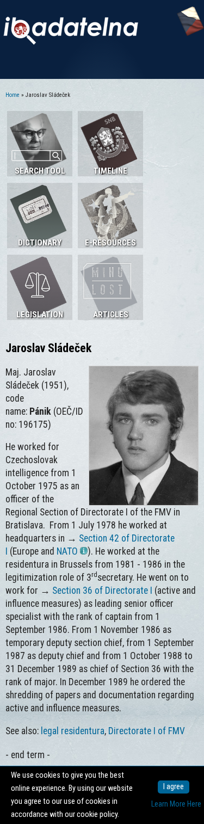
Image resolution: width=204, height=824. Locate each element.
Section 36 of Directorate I (102, 590)
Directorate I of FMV (146, 730)
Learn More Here (176, 804)
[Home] (71, 42)
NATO (67, 551)
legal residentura (72, 730)
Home (12, 95)
